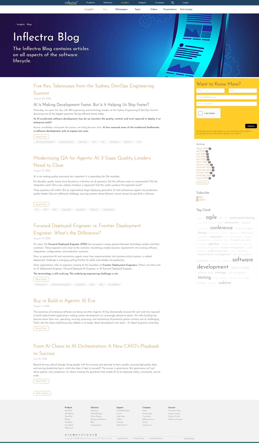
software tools (206, 272)
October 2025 (202, 173)
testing (205, 277)
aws (139, 142)
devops (203, 232)
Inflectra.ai (69, 428)
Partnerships (147, 414)
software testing (66, 142)
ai (221, 218)
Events (145, 422)
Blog (105, 9)
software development (45, 142)
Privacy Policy (138, 438)
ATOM (202, 200)
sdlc (94, 142)
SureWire (68, 422)
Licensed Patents (156, 438)
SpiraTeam (69, 414)
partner (214, 244)
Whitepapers (121, 9)
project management (233, 247)
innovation (114, 142)
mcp (226, 240)
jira (227, 237)
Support (142, 3)
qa (103, 142)
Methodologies (96, 414)
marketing (217, 240)
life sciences (236, 237)
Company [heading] (146, 408)
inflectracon (247, 233)
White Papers (96, 416)
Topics (138, 9)
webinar (225, 283)
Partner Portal (174, 416)
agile (212, 217)
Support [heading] (120, 408)
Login (185, 3)
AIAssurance (109, 210)
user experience (236, 278)
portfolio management (241, 244)
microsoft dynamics (240, 240)
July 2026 (200, 151)
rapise (233, 251)
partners (226, 244)
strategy (221, 272)
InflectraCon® (122, 425)
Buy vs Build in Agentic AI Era (64, 300)
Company (159, 3)
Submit (251, 126)
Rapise (67, 419)
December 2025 (203, 167)
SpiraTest (68, 411)
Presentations (170, 9)
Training (120, 422)
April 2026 (201, 159)
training (223, 278)
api (226, 218)
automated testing (242, 217)
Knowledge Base (123, 411)
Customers (146, 416)
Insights (125, 3)
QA (45, 210)
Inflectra (94, 210)
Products (90, 3)
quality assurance (218, 251)
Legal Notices (122, 438)
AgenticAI (66, 210)
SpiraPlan (81, 210)
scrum (213, 261)
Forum (119, 414)
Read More (41, 137)
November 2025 (203, 170)
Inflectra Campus (175, 419)
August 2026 (202, 148)
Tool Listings (186, 9)
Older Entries (42, 393)
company (245, 223)
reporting (242, 251)
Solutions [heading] (95, 408)
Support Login (174, 414)
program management (208, 248)
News (144, 411)
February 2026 (202, 165)
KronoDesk (69, 425)
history (224, 233)
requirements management (215, 254)
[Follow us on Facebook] (68, 435)
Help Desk (121, 416)
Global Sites (189, 439)
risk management (242, 254)
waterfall (212, 283)
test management (237, 273)
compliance (203, 229)
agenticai (83, 142)
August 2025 (202, 178)
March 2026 (201, 162)
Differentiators (148, 419)
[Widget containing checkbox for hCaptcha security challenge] (216, 113)
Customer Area (174, 411)
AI (37, 210)
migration (202, 244)
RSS (201, 197)
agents (201, 218)
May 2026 (201, 157)
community (232, 222)
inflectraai (234, 233)
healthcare (214, 233)
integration (216, 236)
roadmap (203, 260)
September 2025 (204, 175)
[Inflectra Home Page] (73, 2)
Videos (154, 9)
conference (222, 227)
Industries (94, 411)
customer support (245, 228)
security (227, 261)
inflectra (128, 142)
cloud (220, 223)
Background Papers (98, 419)
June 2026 (200, 154)
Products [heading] (68, 408)
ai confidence (114, 285)
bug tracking (209, 223)
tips (216, 278)
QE (55, 210)
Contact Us (146, 425)
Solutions (107, 3)
